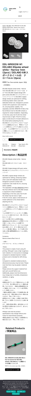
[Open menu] (15, 21)
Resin (23, 146)
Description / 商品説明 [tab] (10, 150)
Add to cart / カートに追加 (16, 139)
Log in (20, 16)
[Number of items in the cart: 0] (19, 7)
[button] (26, 35)
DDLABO (9, 25)
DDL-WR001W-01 (20, 187)
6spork (23, 144)
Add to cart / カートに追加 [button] (12, 369)
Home (4, 25)
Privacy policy (16, 393)
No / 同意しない (21, 391)
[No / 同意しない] (29, 388)
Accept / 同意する (11, 391)
